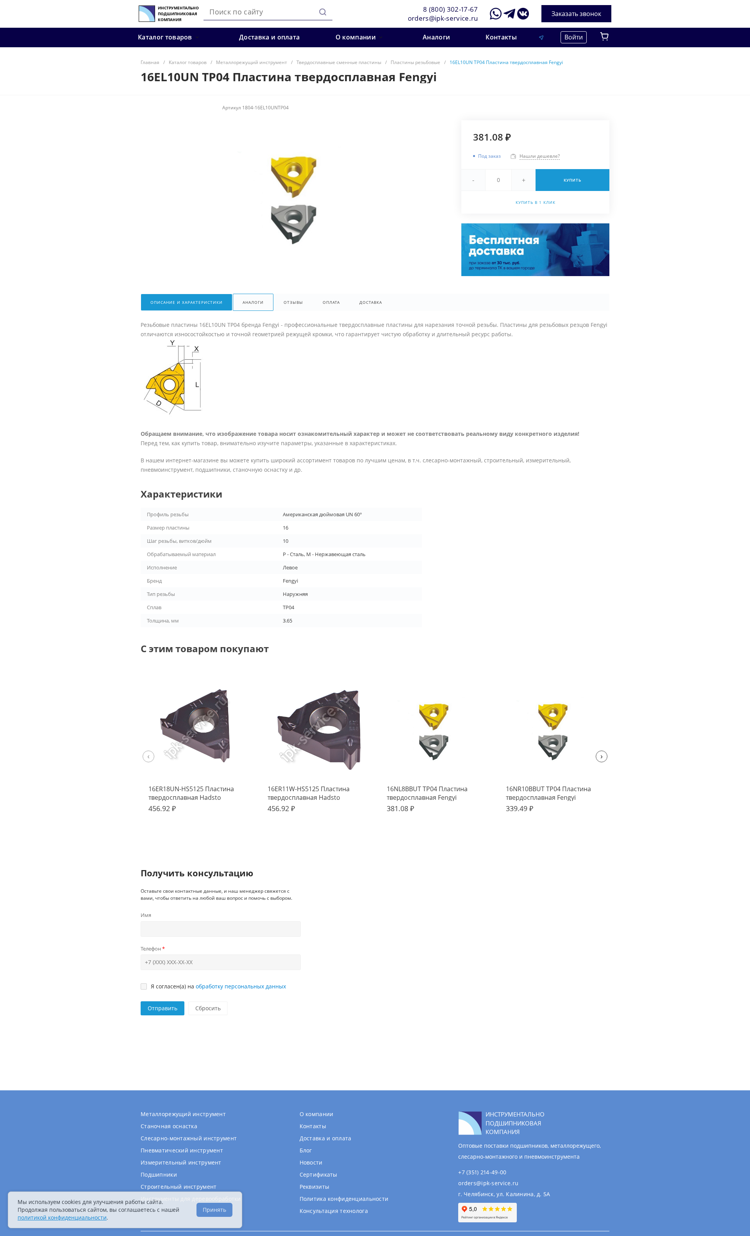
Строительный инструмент (178, 1186)
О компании (317, 1114)
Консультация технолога (334, 1211)
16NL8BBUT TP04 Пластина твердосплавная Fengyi (427, 793)
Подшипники (159, 1174)
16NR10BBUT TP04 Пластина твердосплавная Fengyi (548, 793)
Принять (214, 1209)
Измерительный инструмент (181, 1162)
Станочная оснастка (169, 1126)
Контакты (313, 1126)
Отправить (162, 1008)
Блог (306, 1150)
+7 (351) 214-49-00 (482, 1172)
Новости (311, 1162)
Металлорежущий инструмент (183, 1114)
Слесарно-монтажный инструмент (189, 1138)
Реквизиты (315, 1186)
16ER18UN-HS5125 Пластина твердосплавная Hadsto (191, 793)
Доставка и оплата (326, 1138)
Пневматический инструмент (182, 1150)
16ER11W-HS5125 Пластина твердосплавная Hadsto (309, 793)
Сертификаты (319, 1174)
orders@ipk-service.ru (443, 18)
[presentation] (148, 756)
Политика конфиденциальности (344, 1198)
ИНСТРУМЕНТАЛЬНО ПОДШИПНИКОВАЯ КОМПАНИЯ (178, 13)
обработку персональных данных (241, 986)
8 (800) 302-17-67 (450, 9)
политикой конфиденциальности (62, 1217)
